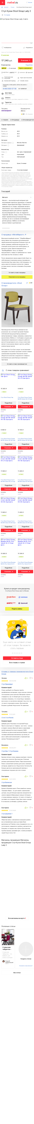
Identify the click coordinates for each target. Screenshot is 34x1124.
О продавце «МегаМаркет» (12, 234)
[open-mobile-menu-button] (2, 2)
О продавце (14, 120)
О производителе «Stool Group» (11, 284)
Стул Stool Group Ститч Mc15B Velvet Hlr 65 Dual (8, 521)
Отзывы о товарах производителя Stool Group (17, 673)
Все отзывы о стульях (17, 662)
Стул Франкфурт (7, 684)
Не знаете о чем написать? (25, 965)
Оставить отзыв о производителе (17, 364)
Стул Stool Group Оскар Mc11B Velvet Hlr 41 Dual (25, 398)
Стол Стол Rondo (7, 718)
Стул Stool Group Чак (7, 397)
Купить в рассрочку (25, 68)
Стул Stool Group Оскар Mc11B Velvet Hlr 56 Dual (8, 439)
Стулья (12, 7)
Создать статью (25, 959)
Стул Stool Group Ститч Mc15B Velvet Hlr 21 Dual (8, 480)
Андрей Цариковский (9, 961)
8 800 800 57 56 (9, 89)
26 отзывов (29, 114)
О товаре (4, 120)
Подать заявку (17, 609)
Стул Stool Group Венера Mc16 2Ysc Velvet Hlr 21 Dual (8, 563)
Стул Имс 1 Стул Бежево (10, 751)
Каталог (6, 7)
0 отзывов (7, 15)
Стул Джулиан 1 (7, 814)
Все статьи (17, 972)
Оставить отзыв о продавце (17, 272)
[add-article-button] (26, 949)
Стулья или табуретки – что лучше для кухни (7, 948)
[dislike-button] (31, 678)
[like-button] (26, 678)
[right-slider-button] (31, 197)
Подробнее (29, 65)
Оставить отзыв (17, 658)
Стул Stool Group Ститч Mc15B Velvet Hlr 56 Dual (25, 480)
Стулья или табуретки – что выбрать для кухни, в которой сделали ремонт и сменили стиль (7, 954)
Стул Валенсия (7, 782)
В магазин (24, 60)
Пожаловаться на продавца (17, 277)
